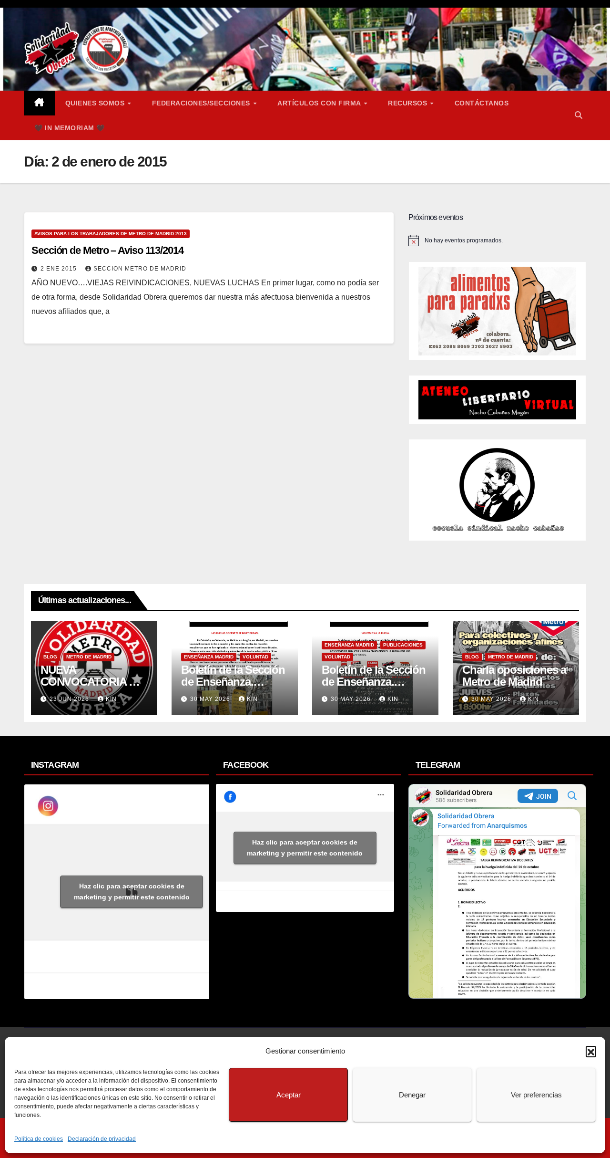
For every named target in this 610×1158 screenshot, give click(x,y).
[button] (591, 1051)
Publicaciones (403, 644)
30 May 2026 (211, 699)
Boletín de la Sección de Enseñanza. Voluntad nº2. (233, 681)
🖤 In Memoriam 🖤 (69, 128)
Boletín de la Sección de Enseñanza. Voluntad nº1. (374, 681)
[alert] (497, 240)
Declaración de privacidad (102, 1139)
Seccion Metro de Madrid (139, 268)
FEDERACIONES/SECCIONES (202, 103)
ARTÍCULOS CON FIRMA (320, 103)
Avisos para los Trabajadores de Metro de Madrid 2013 (110, 233)
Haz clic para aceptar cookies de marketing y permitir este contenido (132, 891)
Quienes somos (96, 103)
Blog (50, 656)
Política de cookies (38, 1139)
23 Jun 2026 (70, 699)
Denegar (412, 1095)
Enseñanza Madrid (209, 656)
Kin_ (113, 699)
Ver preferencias (536, 1095)
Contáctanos (482, 103)
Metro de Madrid (89, 656)
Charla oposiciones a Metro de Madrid (514, 675)
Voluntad (255, 656)
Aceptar (288, 1095)
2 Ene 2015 (60, 268)
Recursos (408, 103)
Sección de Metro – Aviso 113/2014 (107, 250)
